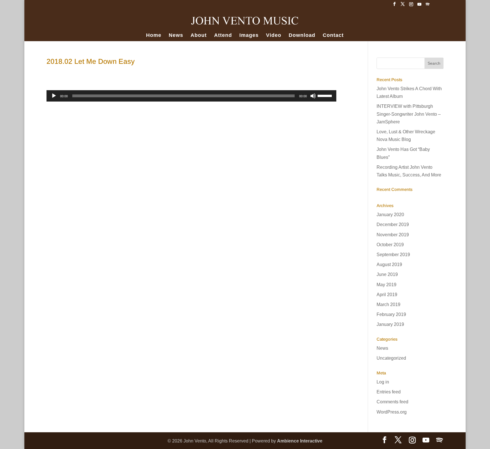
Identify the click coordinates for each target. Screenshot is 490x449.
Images (249, 35)
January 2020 (390, 214)
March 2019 (388, 304)
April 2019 (387, 294)
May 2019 (386, 284)
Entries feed (389, 391)
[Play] (54, 96)
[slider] (325, 95)
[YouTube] (419, 5)
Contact (333, 35)
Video (273, 35)
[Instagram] (411, 5)
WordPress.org (392, 412)
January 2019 (390, 324)
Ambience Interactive (299, 441)
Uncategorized (391, 358)
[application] (191, 96)
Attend (223, 35)
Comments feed (392, 401)
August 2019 (389, 264)
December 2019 (393, 224)
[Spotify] (427, 5)
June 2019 (387, 274)
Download (302, 35)
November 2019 (393, 234)
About (199, 35)
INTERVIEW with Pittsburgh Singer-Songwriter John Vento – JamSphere (409, 114)
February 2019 (391, 314)
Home (153, 35)
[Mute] (313, 96)
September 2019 (393, 254)
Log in (383, 382)
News (176, 35)
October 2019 (390, 244)
